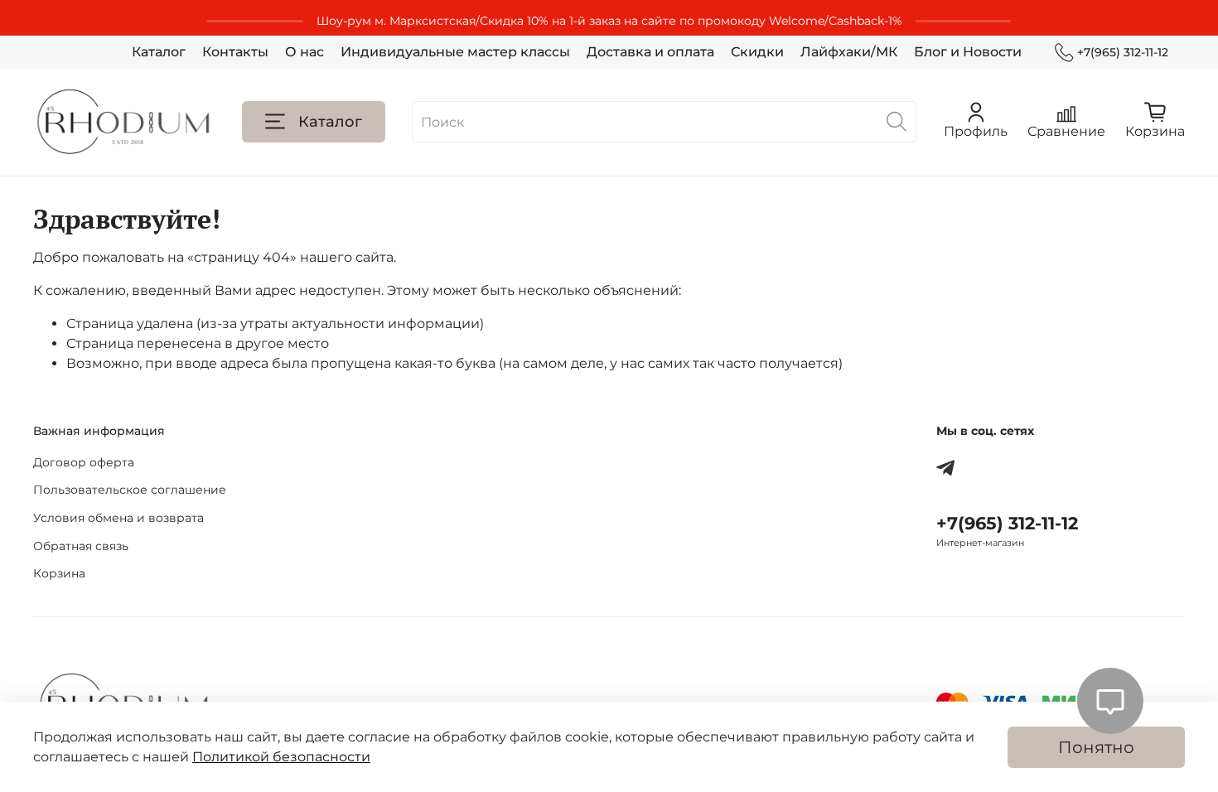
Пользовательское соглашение (129, 489)
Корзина (59, 573)
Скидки (757, 52)
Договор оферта (83, 462)
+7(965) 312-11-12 (1122, 52)
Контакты (235, 52)
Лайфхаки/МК (848, 52)
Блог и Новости (968, 52)
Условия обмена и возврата (118, 517)
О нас (304, 52)
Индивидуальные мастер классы (455, 52)
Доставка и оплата (650, 52)
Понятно (1096, 747)
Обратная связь (80, 545)
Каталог (159, 52)
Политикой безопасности (281, 757)
